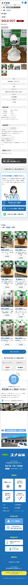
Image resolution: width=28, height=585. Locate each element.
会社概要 (17, 508)
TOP (4, 505)
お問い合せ (6, 511)
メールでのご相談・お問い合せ (15, 208)
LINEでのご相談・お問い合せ (15, 214)
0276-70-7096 (14, 465)
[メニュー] (25, 3)
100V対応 (4, 27)
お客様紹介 (18, 505)
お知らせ (5, 508)
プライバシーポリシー (20, 510)
